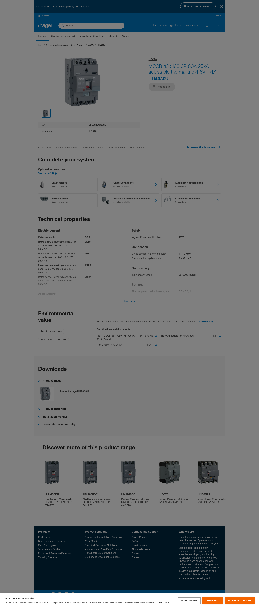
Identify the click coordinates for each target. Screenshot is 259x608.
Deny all (212, 600)
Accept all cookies (240, 600)
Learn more (163, 603)
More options (189, 600)
